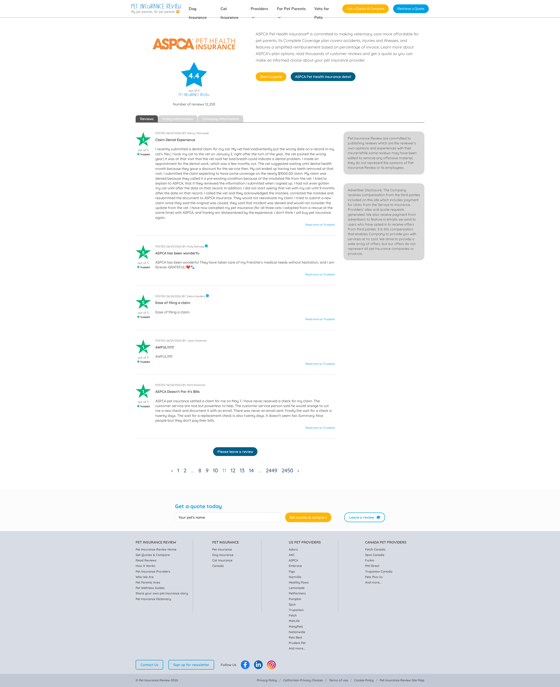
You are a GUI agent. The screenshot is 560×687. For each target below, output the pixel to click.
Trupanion (296, 610)
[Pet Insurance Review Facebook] (245, 664)
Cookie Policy (364, 680)
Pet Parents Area (148, 582)
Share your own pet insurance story (162, 593)
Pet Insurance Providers (153, 571)
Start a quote (271, 76)
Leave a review (361, 517)
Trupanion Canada (378, 571)
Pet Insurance (222, 549)
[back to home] (156, 9)
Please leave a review (235, 451)
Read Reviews (146, 560)
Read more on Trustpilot (320, 224)
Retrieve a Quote (410, 8)
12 (233, 470)
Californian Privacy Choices (303, 680)
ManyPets (296, 626)
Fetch (293, 615)
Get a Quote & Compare (365, 8)
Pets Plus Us (374, 577)
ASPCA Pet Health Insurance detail (323, 76)
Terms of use (338, 680)
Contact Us (149, 665)
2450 (287, 470)
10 (215, 470)
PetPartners (297, 593)
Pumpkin (295, 599)
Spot (292, 604)
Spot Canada (374, 555)
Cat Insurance (229, 9)
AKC (292, 555)
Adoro (293, 549)
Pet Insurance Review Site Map (402, 680)
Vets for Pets (321, 9)
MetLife (294, 621)
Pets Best (295, 637)
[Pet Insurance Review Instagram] (271, 664)
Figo (292, 571)
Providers (259, 8)
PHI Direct (372, 566)
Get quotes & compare (308, 517)
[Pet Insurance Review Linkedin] (258, 664)
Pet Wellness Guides (150, 588)
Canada (218, 566)
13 (242, 470)
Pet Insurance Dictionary (153, 599)
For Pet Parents (291, 8)
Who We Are (145, 577)
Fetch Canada (375, 549)
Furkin (369, 560)
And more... (297, 648)
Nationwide (297, 632)
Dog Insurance (198, 9)
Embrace (295, 566)
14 (251, 470)
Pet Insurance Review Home (156, 549)
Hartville (295, 577)
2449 (271, 470)
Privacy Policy (267, 680)
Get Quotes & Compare (153, 555)
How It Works (145, 566)
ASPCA (293, 560)
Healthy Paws (299, 582)
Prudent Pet (297, 643)
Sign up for (191, 665)
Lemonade (296, 588)
